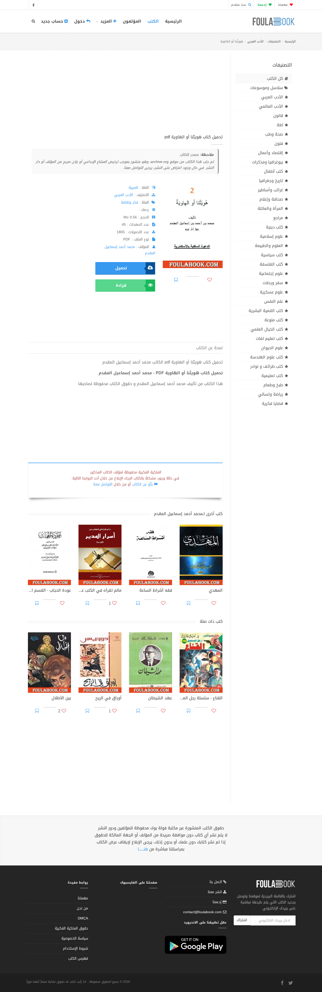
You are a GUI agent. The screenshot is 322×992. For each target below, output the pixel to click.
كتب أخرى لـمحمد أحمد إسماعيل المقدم (188, 514)
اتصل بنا (216, 882)
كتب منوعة (273, 320)
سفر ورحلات (273, 283)
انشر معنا (215, 892)
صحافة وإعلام (271, 199)
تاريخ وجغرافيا (271, 180)
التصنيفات (274, 41)
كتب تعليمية (272, 376)
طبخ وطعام (273, 385)
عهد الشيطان (160, 698)
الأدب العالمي (271, 106)
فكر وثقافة (129, 202)
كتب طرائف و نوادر (266, 366)
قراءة (121, 285)
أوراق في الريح (108, 698)
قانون (278, 115)
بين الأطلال (61, 698)
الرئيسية (173, 21)
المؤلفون (132, 21)
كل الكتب (275, 78)
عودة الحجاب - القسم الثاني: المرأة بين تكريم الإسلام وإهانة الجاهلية (49, 591)
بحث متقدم (239, 5)
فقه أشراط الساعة (155, 591)
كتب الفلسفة (271, 264)
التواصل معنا (102, 484)
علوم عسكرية (271, 292)
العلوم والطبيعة (269, 246)
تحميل (121, 268)
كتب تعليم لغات (269, 338)
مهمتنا (283, 5)
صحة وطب (274, 134)
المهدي (216, 591)
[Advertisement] (125, 98)
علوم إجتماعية (271, 273)
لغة (280, 125)
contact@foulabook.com (202, 912)
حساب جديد (52, 21)
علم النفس (273, 301)
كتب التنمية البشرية (266, 311)
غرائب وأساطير (270, 190)
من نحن (82, 908)
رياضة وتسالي (270, 394)
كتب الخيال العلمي (267, 329)
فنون (278, 143)
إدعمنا (218, 902)
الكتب (153, 21)
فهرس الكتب (78, 958)
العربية (133, 187)
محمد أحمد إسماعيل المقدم (130, 250)
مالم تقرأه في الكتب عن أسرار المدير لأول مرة (100, 591)
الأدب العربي (255, 41)
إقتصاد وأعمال (270, 153)
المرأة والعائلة (270, 208)
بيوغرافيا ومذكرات (267, 162)
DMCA (83, 918)
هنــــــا (143, 849)
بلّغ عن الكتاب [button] (142, 484)
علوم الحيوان (272, 348)
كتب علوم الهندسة (266, 357)
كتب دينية (274, 227)
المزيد (106, 21)
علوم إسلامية (271, 236)
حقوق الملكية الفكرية (71, 928)
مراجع (278, 218)
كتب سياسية (272, 255)
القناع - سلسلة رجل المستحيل (201, 698)
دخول (80, 21)
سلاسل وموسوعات (266, 88)
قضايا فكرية (272, 403)
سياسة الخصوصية (74, 938)
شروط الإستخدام (75, 948)
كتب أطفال (273, 171)
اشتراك (242, 920)
